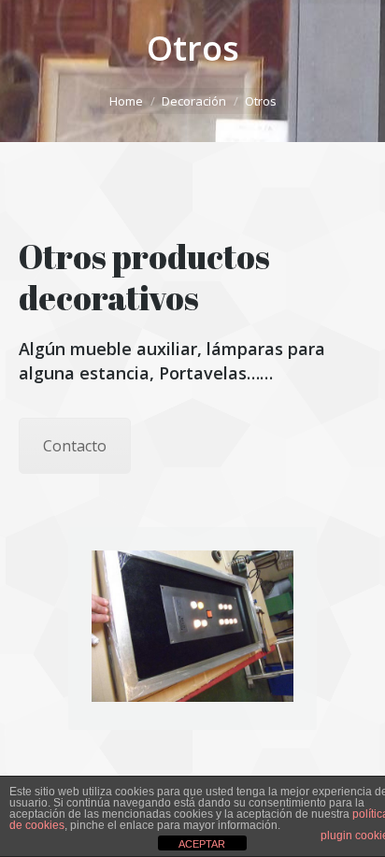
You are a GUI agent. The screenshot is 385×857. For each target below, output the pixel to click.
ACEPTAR (201, 844)
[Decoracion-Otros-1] (192, 626)
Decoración (194, 101)
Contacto (75, 446)
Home (126, 101)
